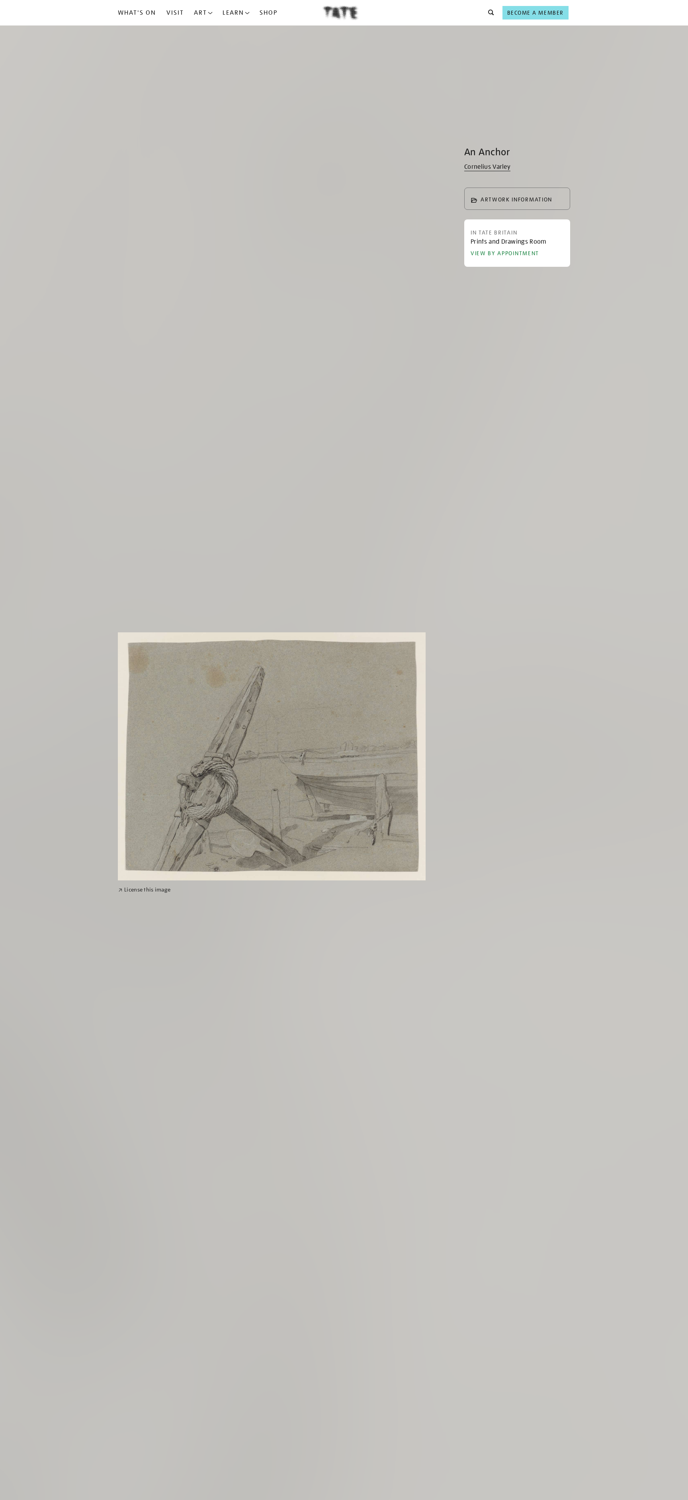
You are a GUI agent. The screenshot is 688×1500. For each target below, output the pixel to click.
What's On (137, 13)
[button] (488, 13)
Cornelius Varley (487, 167)
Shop (269, 13)
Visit (175, 13)
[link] (144, 889)
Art (200, 13)
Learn (233, 13)
